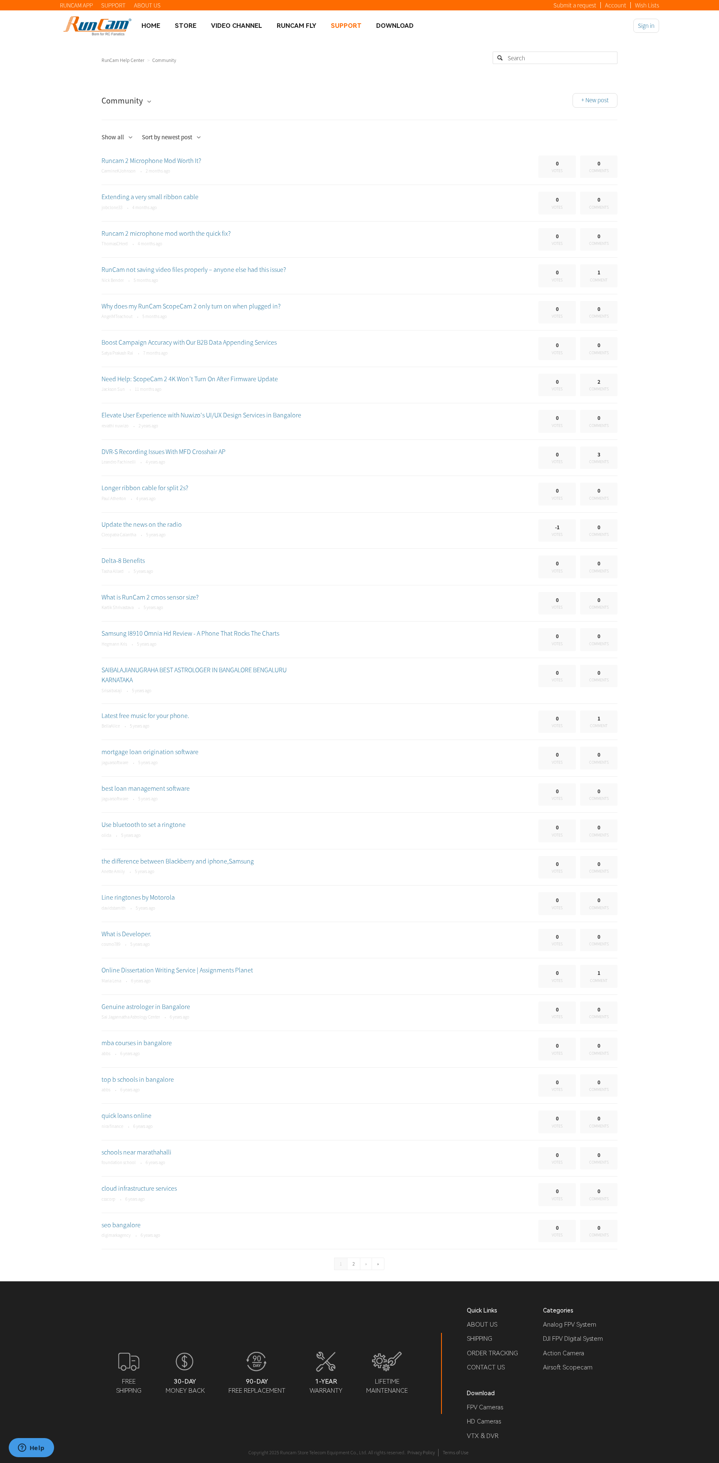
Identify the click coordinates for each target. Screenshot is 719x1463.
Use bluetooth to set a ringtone (144, 824)
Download (395, 26)
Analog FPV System (569, 1324)
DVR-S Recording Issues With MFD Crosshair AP (164, 451)
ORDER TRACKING (492, 1353)
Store (185, 26)
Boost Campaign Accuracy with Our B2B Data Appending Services (189, 342)
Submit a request (574, 5)
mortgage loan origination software (150, 752)
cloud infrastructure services (139, 1188)
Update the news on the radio (142, 524)
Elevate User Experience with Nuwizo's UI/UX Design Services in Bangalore (201, 415)
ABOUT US (147, 5)
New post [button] (597, 100)
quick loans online (126, 1115)
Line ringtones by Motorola (138, 897)
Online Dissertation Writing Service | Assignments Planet (177, 970)
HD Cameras (484, 1421)
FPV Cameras (485, 1407)
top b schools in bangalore (138, 1079)
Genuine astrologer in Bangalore (146, 1006)
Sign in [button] (646, 26)
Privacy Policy (421, 1452)
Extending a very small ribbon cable (150, 196)
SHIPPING (479, 1338)
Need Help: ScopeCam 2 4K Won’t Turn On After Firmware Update (190, 379)
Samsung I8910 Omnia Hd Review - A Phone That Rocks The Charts (190, 633)
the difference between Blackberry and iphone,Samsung (178, 861)
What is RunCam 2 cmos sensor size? (150, 597)
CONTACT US (486, 1367)
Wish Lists (647, 5)
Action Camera (563, 1353)
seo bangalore (121, 1225)
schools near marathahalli (136, 1152)
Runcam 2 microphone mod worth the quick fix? (166, 233)
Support (346, 26)
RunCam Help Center (123, 60)
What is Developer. (126, 934)
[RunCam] (97, 25)
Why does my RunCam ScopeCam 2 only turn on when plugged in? (191, 306)
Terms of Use (456, 1452)
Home (150, 26)
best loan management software (146, 788)
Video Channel (236, 26)
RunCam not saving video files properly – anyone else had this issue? (194, 269)
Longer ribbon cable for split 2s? (145, 488)
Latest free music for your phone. (145, 715)
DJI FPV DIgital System (573, 1338)
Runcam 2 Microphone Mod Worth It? (151, 160)
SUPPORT (113, 5)
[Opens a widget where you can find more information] (31, 1448)
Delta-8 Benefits (123, 560)
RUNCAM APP (76, 5)
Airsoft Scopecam (568, 1367)
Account (615, 5)
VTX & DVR (482, 1436)
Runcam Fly (296, 26)
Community (164, 60)
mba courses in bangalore (137, 1043)
